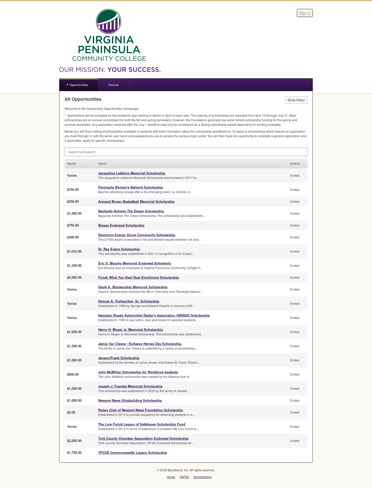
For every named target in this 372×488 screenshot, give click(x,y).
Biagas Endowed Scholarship (121, 225)
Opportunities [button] (79, 85)
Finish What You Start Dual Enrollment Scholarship (138, 277)
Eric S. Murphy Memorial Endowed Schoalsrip (134, 263)
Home (171, 477)
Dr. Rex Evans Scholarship (119, 249)
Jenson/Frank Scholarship (118, 357)
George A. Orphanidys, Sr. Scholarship (128, 301)
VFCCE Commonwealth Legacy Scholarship (132, 452)
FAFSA (184, 477)
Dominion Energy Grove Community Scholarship (136, 234)
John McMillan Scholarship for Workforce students (138, 372)
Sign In (305, 12)
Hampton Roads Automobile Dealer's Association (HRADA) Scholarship (154, 315)
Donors (114, 85)
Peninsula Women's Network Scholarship (130, 187)
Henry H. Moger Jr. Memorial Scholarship (130, 329)
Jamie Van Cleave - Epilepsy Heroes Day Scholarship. (140, 343)
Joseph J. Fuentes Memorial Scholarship (130, 386)
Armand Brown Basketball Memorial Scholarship (136, 201)
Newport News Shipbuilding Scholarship (130, 400)
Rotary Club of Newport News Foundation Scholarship (140, 410)
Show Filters (296, 100)
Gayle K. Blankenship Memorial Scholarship (133, 286)
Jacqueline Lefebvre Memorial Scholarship (131, 173)
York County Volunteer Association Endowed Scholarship (143, 438)
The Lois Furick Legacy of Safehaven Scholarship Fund (141, 424)
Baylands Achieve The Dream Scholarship (131, 211)
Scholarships (203, 477)
